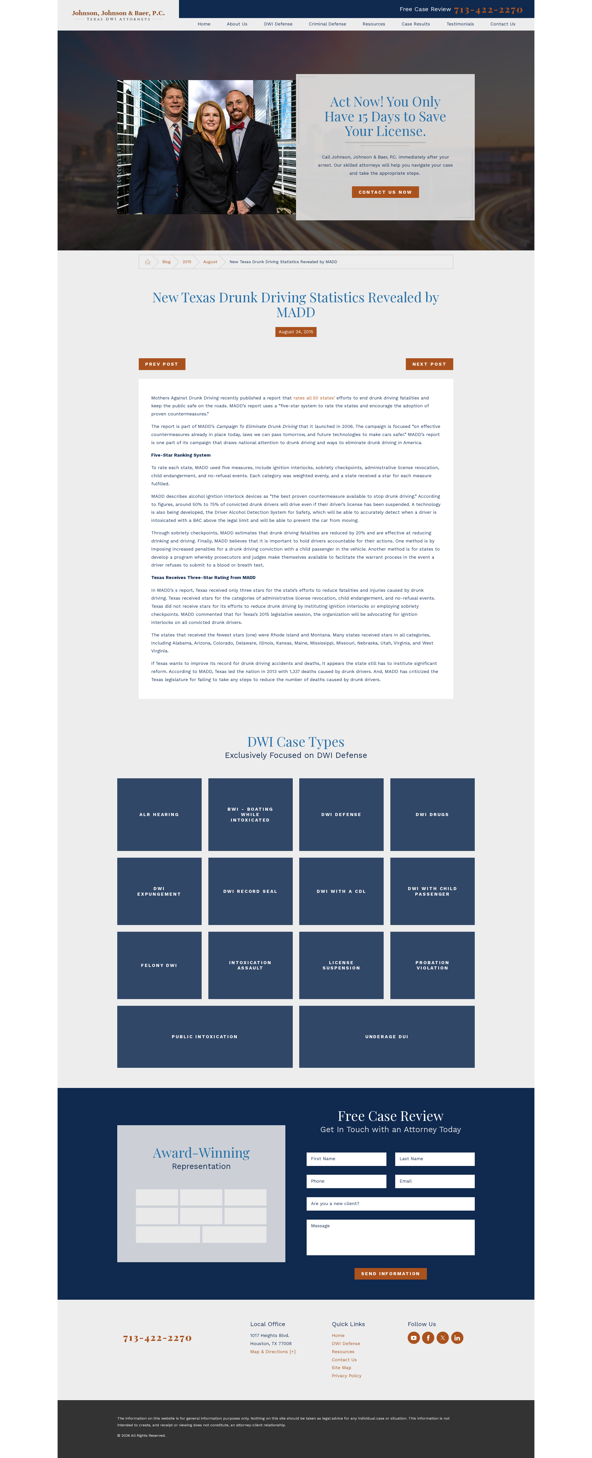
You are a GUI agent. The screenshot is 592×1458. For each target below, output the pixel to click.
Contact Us (344, 1359)
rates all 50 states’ (314, 398)
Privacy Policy (346, 1375)
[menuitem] (204, 24)
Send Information (390, 1273)
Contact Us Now (385, 192)
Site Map (341, 1367)
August (210, 261)
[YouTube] (414, 1338)
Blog (166, 261)
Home (338, 1335)
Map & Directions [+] (273, 1351)
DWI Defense (346, 1343)
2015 (187, 261)
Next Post (430, 364)
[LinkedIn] (457, 1338)
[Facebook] (428, 1338)
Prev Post (162, 364)
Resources (343, 1351)
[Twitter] (443, 1338)
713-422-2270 (489, 9)
